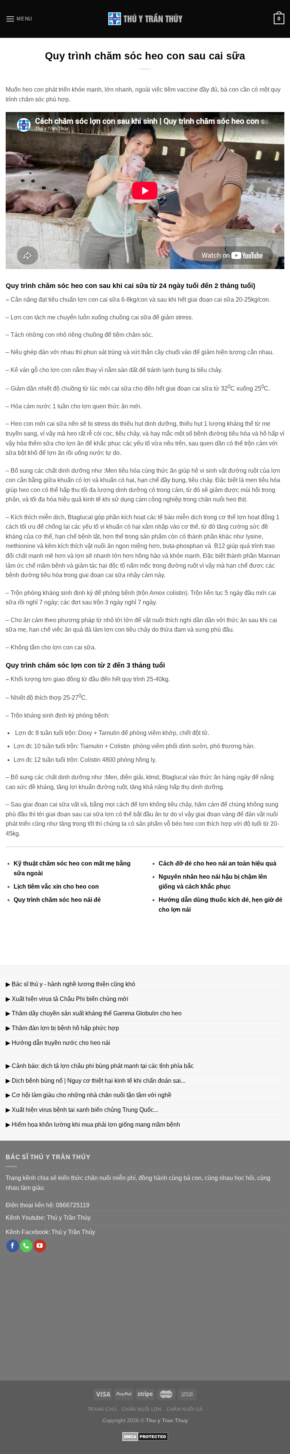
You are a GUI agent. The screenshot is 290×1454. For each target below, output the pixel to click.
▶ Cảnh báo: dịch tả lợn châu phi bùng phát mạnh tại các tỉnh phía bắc (100, 1066)
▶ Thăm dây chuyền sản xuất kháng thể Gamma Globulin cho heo (94, 1013)
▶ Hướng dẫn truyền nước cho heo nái (58, 1043)
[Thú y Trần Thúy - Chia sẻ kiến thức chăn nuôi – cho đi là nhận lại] (145, 19)
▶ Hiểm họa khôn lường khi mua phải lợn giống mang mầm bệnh (93, 1124)
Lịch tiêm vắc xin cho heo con (56, 886)
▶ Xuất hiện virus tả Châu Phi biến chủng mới (67, 999)
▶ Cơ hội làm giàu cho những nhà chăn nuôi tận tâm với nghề (88, 1095)
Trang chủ (102, 1409)
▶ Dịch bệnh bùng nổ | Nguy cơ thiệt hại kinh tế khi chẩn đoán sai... (95, 1080)
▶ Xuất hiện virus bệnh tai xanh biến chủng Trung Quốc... (82, 1110)
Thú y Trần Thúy (69, 1217)
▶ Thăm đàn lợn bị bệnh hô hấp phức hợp (62, 1028)
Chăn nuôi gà (184, 1409)
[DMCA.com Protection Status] (145, 1436)
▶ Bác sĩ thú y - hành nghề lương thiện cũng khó (70, 984)
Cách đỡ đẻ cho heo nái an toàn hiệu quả (217, 863)
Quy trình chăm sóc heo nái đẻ (57, 900)
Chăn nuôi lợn (142, 1409)
